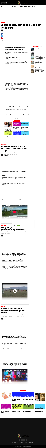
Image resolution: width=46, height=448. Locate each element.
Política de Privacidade (31, 6)
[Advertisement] (23, 14)
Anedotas (25, 6)
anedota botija (18, 109)
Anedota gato (24, 109)
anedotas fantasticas (12, 110)
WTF (17, 6)
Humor (15, 6)
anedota (13, 109)
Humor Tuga (6, 155)
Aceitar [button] (18, 225)
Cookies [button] (15, 225)
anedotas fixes (18, 110)
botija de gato (24, 110)
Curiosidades (21, 6)
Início (12, 6)
